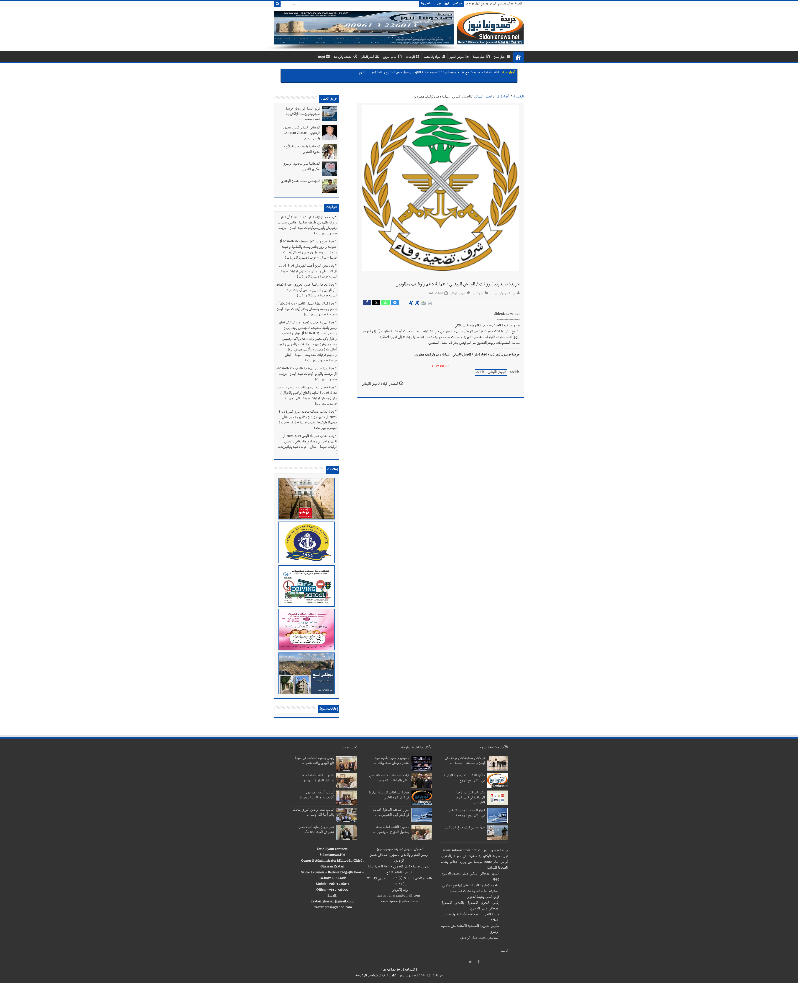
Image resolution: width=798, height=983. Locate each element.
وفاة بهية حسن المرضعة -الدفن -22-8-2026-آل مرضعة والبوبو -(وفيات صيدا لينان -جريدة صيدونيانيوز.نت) (306, 374)
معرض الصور (456, 57)
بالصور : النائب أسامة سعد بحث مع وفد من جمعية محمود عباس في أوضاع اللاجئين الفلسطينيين (438, 73)
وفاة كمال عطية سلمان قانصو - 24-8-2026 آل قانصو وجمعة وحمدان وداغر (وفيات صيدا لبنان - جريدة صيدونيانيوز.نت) (306, 309)
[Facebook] (478, 962)
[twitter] (470, 962)
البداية (518, 57)
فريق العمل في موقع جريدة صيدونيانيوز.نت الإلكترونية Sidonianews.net (303, 114)
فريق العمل (443, 4)
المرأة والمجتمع (432, 57)
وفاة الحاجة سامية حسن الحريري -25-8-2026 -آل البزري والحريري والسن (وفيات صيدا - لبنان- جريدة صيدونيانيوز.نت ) (306, 290)
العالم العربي (390, 57)
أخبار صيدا (479, 57)
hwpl (321, 57)
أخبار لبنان (500, 57)
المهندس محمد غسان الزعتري (300, 181)
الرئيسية (518, 97)
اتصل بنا (425, 4)
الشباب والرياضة (343, 57)
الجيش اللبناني (483, 97)
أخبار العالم (367, 57)
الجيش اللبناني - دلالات (491, 372)
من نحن (457, 4)
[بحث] (277, 4)
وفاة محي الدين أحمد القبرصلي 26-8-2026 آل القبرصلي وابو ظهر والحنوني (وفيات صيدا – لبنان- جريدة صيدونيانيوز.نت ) (307, 271)
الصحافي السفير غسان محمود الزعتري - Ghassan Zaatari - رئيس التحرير (300, 133)
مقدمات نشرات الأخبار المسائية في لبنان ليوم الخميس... (470, 798)
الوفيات (410, 57)
